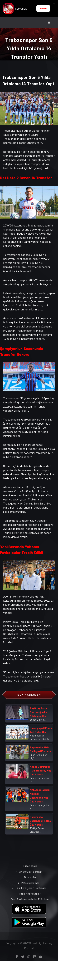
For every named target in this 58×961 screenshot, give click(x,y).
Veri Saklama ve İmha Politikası (30, 899)
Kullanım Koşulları (30, 893)
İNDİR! (43, 8)
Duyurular (30, 877)
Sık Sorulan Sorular (30, 871)
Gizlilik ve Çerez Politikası (30, 888)
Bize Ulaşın (30, 866)
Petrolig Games (30, 883)
